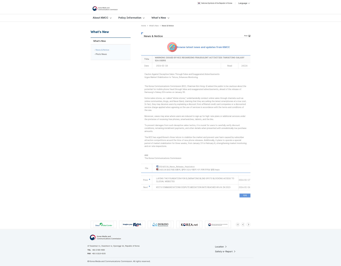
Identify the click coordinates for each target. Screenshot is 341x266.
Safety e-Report (224, 251)
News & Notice (102, 50)
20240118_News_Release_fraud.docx (177, 167)
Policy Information (129, 17)
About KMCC (100, 17)
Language (243, 3)
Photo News (101, 54)
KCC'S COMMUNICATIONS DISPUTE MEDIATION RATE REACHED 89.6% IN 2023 (193, 187)
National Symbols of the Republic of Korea (216, 3)
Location (219, 246)
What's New (158, 17)
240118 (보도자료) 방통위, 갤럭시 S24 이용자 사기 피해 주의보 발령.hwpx (189, 169)
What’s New (99, 41)
